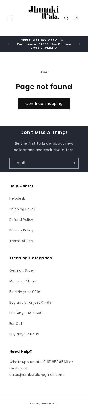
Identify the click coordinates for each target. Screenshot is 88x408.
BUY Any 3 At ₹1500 (25, 313)
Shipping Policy (22, 209)
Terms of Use (21, 240)
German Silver (21, 270)
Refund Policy (21, 219)
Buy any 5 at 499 (24, 334)
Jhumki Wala (50, 403)
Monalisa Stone (22, 281)
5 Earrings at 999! (24, 291)
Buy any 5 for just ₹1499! (31, 302)
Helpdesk (17, 198)
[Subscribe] (73, 163)
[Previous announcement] (9, 44)
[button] (9, 18)
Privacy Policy (21, 230)
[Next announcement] (79, 44)
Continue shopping (44, 103)
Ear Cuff (16, 323)
